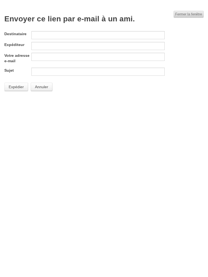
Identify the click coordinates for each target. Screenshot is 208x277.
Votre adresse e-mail (17, 58)
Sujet (9, 70)
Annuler (41, 87)
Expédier (16, 87)
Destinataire (15, 34)
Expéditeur (14, 44)
